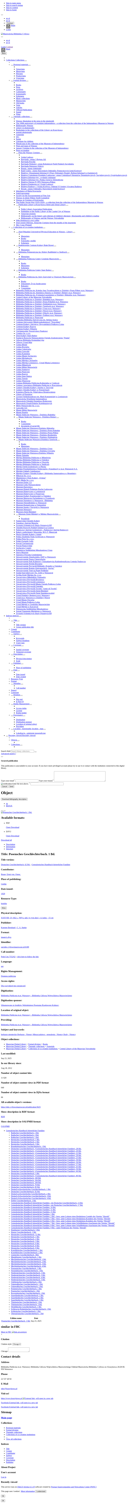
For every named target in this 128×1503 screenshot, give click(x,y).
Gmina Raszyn (22, 374)
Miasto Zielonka (22, 455)
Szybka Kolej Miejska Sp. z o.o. (29, 575)
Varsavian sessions (28, 214)
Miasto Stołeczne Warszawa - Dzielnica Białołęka (35, 415)
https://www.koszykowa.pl (12, 1398)
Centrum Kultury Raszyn (26, 327)
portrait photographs (24, 132)
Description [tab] (10, 844)
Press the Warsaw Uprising (29, 153)
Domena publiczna (8, 976)
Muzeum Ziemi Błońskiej (26, 512)
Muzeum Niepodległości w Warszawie (31, 503)
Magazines (25, 236)
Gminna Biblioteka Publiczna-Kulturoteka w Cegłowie (37, 383)
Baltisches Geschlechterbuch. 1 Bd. (25, 1137)
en (7, 18)
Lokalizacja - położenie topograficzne (31, 733)
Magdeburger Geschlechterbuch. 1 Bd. (26, 1257)
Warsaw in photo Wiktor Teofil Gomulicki (32, 198)
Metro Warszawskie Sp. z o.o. (28, 406)
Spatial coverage (22, 650)
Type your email (8, 781)
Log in (3, 1477)
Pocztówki (25, 519)
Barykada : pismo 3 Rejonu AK (33, 159)
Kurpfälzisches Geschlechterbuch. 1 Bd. (27, 1250)
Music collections (23, 98)
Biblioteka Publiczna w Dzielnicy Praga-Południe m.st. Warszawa (42, 302)
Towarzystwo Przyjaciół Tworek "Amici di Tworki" (36, 589)
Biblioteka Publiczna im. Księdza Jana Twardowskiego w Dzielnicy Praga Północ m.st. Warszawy (55, 290)
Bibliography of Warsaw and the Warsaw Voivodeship (42, 218)
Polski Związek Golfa (24, 541)
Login (8, 29)
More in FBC (6, 1332)
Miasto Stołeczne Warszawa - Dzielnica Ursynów (35, 451)
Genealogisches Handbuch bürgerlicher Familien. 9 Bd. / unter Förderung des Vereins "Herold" (48, 1228)
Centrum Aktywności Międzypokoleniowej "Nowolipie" (38, 322)
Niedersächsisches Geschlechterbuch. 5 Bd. (28, 1280)
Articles (19, 107)
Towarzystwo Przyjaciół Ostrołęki (29, 586)
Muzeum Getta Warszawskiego (28, 485)
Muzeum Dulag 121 (24, 482)
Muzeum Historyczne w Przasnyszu (30, 494)
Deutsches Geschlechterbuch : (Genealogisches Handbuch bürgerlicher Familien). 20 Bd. (46, 1151)
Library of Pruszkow (24, 394)
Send (11, 786)
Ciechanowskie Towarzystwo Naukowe (32, 331)
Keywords (20, 638)
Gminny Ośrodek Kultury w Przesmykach (32, 390)
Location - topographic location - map (28, 729)
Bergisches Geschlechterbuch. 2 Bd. (25, 1142)
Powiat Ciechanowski (24, 543)
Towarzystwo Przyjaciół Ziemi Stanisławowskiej (35, 593)
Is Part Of (20, 701)
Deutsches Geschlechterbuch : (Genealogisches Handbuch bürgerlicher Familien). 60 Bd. (46, 1171)
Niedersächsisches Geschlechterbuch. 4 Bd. (28, 1277)
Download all (6, 840)
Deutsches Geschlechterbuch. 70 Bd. (25, 1185)
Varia (18, 105)
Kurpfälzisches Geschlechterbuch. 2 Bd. (27, 1253)
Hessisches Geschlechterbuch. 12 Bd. (26, 1234)
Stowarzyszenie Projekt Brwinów (29, 564)
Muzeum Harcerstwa (24, 487)
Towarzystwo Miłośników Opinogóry (31, 577)
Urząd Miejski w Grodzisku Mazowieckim (33, 604)
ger (2, 966)
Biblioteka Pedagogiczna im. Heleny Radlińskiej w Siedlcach (42, 252)
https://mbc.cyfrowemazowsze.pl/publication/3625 (21, 1107)
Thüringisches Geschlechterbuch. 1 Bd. (26, 1302)
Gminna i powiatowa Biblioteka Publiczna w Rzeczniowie (39, 385)
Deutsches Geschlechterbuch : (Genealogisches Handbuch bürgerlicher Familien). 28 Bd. (46, 1149)
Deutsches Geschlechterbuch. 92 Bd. (25, 1192)
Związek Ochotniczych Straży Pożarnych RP (34, 525)
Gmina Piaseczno (23, 372)
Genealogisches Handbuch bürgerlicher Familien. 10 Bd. (33, 1207)
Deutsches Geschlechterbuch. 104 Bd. (26, 1180)
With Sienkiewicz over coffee (27, 220)
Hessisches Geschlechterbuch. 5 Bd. (25, 1173)
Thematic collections (21, 116)
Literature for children (24, 141)
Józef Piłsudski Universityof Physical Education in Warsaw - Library (45, 232)
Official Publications (24, 110)
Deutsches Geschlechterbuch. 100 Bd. (26, 1178)
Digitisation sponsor (24, 722)
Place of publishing (23, 668)
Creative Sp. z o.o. (23, 333)
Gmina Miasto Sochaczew (26, 356)
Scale (18, 661)
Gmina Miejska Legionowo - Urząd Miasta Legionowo (38, 363)
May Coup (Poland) (24, 225)
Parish (18, 139)
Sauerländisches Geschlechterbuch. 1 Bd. (27, 1295)
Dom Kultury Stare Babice (26, 336)
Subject (16, 634)
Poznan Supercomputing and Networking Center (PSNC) (73, 1487)
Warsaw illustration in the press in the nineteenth (35, 121)
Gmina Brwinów (22, 347)
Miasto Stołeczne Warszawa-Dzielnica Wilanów (35, 453)
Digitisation (20, 720)
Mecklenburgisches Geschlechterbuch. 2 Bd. (28, 1262)
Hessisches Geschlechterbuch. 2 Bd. (25, 1239)
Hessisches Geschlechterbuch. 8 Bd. (25, 1246)
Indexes (9, 616)
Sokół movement (22, 193)
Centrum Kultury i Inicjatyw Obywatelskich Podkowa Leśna (40, 324)
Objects (14, 740)
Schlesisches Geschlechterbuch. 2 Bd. (26, 1311)
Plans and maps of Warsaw (26, 146)
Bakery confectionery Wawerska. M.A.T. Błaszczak (36, 532)
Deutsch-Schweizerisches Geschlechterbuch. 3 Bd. (31, 1196)
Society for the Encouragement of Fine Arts (33, 196)
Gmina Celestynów (23, 349)
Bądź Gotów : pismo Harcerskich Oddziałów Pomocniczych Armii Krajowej (51, 171)
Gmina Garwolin (22, 351)
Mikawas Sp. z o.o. (23, 476)
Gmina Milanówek (23, 365)
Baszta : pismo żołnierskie (31, 168)
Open (8, 827)
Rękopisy (24, 286)
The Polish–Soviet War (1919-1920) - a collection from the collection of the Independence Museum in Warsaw (59, 202)
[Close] (2, 756)
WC (17, 137)
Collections (10, 60)
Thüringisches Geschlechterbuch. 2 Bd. (26, 1304)
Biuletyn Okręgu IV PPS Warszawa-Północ (38, 182)
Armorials (20, 135)
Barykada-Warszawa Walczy (32, 166)
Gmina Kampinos (23, 354)
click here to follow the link (28, 957)
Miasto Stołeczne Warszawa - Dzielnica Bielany (37, 417)
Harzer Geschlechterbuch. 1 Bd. (23, 1232)
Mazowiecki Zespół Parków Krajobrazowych (34, 403)
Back (4, 53)
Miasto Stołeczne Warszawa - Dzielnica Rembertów (36, 435)
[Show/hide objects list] (26, 60)
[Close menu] (2, 36)
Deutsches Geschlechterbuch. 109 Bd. (26, 1182)
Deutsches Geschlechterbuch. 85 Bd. (25, 1187)
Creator (14, 629)
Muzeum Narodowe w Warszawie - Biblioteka (34, 500)
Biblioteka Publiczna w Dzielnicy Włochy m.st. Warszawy (39, 313)
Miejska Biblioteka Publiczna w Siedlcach (32, 464)
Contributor (15, 631)
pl (9, 18)
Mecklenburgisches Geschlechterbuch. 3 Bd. (28, 1264)
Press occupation (22, 150)
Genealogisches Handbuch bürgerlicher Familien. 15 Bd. (33, 1212)
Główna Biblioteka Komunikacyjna (30, 340)
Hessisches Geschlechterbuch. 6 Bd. (25, 1243)
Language (15, 692)
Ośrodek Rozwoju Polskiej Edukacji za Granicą (35, 528)
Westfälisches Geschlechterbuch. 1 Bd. (26, 1307)
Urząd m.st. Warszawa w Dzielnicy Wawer (33, 598)
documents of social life (30, 426)
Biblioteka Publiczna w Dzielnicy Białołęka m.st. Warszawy (40, 299)
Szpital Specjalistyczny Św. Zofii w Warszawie (34, 573)
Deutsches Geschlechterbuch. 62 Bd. (15, 865)
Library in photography (25, 128)
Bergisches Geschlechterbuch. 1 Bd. (25, 1140)
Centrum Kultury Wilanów (26, 329)
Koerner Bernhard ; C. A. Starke (14, 927)
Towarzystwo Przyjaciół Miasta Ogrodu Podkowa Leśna (38, 584)
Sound (18, 112)
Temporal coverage (23, 652)
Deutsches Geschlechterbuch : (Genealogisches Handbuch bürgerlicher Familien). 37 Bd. (46, 1164)
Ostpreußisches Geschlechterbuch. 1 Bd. (27, 1284)
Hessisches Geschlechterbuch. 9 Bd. (25, 1248)
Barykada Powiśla (28, 162)
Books (18, 85)
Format (14, 681)
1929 (3, 894)
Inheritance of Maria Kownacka (28, 191)
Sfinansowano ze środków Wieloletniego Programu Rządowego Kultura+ (30, 1005)
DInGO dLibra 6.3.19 (26, 1487)
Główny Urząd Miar (24, 342)
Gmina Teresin (22, 378)
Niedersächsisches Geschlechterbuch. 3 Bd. (28, 1275)
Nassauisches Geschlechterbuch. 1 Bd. (26, 1268)
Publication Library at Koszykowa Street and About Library (42, 205)
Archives (19, 89)
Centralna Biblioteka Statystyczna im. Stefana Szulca (37, 320)
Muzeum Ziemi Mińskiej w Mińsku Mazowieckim (38, 514)
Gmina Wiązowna (23, 381)
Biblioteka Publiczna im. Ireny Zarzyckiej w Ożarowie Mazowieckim (46, 277)
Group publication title (25, 627)
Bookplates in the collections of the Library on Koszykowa (39, 130)
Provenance (18, 715)
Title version (21, 625)
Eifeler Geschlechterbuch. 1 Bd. (23, 1201)
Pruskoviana (21, 76)
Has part (19, 699)
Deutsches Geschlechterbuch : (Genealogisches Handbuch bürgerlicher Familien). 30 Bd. (46, 1160)
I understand (40, 1491)
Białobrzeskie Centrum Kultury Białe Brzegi (36, 245)
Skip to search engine (14, 5)
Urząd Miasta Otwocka (25, 600)
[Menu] (2, 14)
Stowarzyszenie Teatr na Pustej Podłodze (32, 570)
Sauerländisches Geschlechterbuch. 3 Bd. (27, 1300)
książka (4, 903)
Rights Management (21, 704)
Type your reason (46, 781)
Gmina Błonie (21, 345)
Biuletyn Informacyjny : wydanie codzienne (38, 177)
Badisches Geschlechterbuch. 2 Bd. (25, 1135)
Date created (21, 677)
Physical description (24, 659)
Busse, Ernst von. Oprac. (11, 874)
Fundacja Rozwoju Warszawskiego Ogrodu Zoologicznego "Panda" (43, 338)
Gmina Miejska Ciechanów (27, 360)
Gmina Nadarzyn (23, 369)
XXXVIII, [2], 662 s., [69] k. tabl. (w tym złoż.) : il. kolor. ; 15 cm (27, 918)
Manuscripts (21, 101)
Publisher (17, 663)
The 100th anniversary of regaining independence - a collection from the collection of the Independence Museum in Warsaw (65, 123)
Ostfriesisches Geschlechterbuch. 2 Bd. (26, 1282)
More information (28, 1491)
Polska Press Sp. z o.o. (25, 539)
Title (15, 620)
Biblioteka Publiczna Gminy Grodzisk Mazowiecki (38, 259)
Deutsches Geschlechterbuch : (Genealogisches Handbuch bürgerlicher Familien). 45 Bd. (46, 1167)
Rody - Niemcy (70, 1034)
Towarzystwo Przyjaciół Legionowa (30, 582)
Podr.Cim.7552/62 (8, 957)
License (19, 711)
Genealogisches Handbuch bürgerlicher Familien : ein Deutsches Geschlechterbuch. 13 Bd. (47, 1203)
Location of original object (26, 724)
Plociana (19, 74)
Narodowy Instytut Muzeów (27, 523)
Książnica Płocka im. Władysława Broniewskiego (35, 392)
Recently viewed (15, 735)
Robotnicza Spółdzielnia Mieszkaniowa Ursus (34, 550)
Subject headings (22, 640)
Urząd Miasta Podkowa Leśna (28, 602)
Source (13, 690)
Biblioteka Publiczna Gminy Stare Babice (35, 270)
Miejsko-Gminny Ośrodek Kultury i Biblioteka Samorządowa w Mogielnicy (46, 473)
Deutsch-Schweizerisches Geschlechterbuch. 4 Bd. (31, 1198)
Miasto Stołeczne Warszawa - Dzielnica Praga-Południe (38, 430)
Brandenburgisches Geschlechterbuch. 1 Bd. (28, 1146)
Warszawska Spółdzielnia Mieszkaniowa (32, 609)
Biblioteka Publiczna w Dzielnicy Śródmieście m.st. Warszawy (41, 304)
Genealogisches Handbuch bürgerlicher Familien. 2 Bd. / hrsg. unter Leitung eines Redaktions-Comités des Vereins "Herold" (60, 1216)
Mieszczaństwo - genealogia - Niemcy (48, 1034)
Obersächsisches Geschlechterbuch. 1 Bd (27, 1314)
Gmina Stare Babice (24, 376)
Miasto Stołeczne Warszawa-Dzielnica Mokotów (35, 428)
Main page (6, 1417)
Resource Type (17, 679)
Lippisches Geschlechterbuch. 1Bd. (25, 1255)
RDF (3, 1117)
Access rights (21, 708)
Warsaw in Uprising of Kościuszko (30, 200)
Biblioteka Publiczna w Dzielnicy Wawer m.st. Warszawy (39, 311)
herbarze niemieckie (9, 1034)
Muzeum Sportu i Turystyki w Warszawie (32, 507)
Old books (20, 103)
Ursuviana (20, 78)
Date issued (20, 674)
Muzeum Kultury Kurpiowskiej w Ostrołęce (33, 496)
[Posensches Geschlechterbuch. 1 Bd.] (16, 812)
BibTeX (9, 806)
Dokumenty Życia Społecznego (33, 284)
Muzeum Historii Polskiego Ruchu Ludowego (34, 489)
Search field (5, 751)
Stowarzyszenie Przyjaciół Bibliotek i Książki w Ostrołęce (39, 566)
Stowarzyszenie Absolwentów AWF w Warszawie (36, 557)
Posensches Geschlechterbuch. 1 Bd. (25, 1291)
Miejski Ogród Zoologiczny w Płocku (31, 467)
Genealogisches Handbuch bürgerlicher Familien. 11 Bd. (33, 1210)
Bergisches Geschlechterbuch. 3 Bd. (25, 1144)
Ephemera (20, 96)
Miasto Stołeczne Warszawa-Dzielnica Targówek (38, 439)
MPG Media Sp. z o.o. (25, 480)
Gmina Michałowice (24, 358)
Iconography (21, 94)
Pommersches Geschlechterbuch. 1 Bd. (26, 1289)
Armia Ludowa (27, 157)
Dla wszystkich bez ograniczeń (13, 986)
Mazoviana (20, 71)
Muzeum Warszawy (24, 509)
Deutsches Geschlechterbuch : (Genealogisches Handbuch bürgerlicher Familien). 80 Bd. (46, 1176)
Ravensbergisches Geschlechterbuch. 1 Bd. (28, 1293)
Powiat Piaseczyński (24, 546)
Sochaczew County (23, 548)
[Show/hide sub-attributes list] (12, 634)
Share (13, 25)
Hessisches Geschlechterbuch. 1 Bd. (25, 1237)
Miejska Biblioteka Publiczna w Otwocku (32, 462)
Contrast (10, 23)
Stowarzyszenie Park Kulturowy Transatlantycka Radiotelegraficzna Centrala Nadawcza (51, 561)
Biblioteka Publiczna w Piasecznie (29, 317)
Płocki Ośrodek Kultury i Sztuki (28, 534)
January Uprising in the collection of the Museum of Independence (42, 148)
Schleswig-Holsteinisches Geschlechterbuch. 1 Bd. (31, 1309)
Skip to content (12, 8)
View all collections (14, 1439)
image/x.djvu (6, 937)
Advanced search (8, 754)
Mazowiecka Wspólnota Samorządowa (31, 399)
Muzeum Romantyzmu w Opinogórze (31, 505)
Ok (3, 1496)
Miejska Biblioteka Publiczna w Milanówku (33, 458)
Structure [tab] (9, 849)
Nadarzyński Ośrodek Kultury (28, 521)
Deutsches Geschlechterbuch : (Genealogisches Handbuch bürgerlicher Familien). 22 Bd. (46, 1153)
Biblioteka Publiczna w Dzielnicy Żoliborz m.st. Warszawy (39, 315)
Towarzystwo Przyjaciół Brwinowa (30, 580)
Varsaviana (20, 69)
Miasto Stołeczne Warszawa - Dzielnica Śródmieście (36, 437)
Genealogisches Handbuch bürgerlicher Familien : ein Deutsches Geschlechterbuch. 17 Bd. (47, 1205)
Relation (17, 695)
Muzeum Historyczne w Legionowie (30, 491)
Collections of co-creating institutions (28, 227)
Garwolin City (21, 408)
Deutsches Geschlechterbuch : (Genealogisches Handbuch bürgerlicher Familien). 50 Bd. (46, 1169)
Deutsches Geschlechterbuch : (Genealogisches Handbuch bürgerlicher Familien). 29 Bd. (46, 1155)
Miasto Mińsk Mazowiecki (26, 410)
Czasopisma (25, 288)
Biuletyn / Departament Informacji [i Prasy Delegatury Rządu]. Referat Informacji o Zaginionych (59, 173)
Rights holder (21, 713)
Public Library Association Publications (36, 209)
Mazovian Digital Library (16, 1044)
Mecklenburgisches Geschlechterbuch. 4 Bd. (28, 1266)
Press (18, 87)
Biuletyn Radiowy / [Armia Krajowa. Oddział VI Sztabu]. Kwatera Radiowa (51, 186)
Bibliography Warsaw (24, 125)
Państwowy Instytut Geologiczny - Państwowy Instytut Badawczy (42, 530)
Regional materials (21, 64)
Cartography (21, 92)
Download (15, 827)
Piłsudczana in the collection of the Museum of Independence (40, 144)
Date (15, 670)
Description (18, 654)
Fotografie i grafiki (28, 241)
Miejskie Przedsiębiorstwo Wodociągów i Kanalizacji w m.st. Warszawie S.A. (47, 469)
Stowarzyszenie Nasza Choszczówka (30, 559)
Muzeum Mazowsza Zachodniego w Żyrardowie (35, 498)
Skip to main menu (13, 3)
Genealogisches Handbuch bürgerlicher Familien (51, 865)
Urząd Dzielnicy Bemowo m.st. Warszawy (33, 595)
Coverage (17, 645)
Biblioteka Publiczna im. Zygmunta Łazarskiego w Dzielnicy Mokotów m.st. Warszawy (51, 295)
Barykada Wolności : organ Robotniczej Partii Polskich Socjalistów (47, 164)
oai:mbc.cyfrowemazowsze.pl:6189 (15, 947)
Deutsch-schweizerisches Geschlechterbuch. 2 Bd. (31, 1194)
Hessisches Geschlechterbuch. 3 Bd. (25, 1241)
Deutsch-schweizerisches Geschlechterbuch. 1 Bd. (31, 1189)
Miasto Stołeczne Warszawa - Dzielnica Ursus (34, 448)
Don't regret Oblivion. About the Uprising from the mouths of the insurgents (46, 223)
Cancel (4, 786)
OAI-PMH (5, 1126)
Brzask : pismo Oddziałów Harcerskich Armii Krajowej (43, 189)
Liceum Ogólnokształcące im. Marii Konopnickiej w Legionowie (42, 397)
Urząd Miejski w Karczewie (27, 607)
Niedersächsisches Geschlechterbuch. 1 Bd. (28, 1273)
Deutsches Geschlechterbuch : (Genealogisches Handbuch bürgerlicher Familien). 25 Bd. (46, 1158)
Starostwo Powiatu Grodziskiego (29, 555)
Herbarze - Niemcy (25, 1034)
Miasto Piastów (22, 412)
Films (18, 114)
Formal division (19, 80)
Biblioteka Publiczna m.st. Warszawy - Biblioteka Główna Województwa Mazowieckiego (36, 996)
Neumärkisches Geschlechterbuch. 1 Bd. (27, 1271)
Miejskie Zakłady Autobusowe (28, 471)
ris (7, 804)
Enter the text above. (21, 784)
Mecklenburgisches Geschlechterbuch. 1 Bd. (28, 1259)
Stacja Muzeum (22, 552)
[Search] (35, 751)
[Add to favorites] (2, 810)
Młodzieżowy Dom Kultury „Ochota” (31, 478)
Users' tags (20, 643)
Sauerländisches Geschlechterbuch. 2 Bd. (27, 1298)
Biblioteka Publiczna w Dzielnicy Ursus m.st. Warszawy (38, 308)
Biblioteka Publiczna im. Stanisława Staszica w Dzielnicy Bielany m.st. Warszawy (48, 293)
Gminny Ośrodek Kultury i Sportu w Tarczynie (34, 388)
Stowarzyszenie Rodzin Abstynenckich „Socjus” (35, 568)
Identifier (17, 683)
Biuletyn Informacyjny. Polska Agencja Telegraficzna (42, 180)
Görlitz (3, 884)
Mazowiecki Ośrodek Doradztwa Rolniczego (34, 401)
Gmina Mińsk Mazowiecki (26, 367)
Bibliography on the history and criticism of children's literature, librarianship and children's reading (60, 216)
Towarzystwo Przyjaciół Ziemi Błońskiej (32, 591)
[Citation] (5, 810)
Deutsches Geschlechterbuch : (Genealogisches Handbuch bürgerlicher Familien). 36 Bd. (46, 1162)
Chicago (4, 1351)
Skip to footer (11, 10)
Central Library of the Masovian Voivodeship (34, 297)
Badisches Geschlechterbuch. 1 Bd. (25, 1133)
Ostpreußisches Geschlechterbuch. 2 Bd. (27, 1286)
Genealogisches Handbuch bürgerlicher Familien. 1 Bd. (33, 1214)
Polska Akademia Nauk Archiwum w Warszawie (35, 537)
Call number (21, 688)
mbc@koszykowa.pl (9, 1389)
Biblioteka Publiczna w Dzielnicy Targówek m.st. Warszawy (40, 306)
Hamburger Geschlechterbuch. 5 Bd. (25, 1230)
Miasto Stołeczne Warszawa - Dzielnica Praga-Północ (37, 433)
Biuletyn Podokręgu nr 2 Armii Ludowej (37, 184)
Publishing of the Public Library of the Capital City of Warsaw (45, 211)
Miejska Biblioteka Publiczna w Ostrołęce (32, 460)
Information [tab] (10, 847)
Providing (20, 726)
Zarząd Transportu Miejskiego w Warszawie (33, 611)
